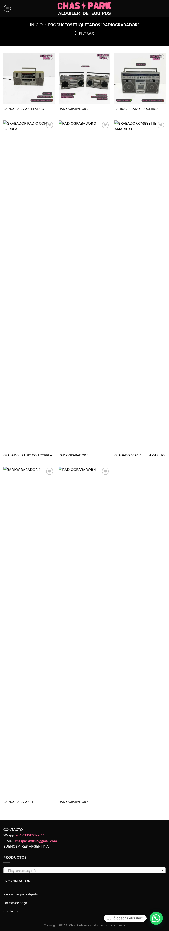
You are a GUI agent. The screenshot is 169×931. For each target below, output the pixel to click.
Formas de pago (15, 902)
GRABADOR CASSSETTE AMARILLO (139, 455)
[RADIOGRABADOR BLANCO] (29, 78)
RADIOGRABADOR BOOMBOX (136, 109)
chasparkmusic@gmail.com (36, 841)
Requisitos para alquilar (21, 894)
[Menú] (7, 8)
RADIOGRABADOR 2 (73, 109)
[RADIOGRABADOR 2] (84, 78)
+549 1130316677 (30, 835)
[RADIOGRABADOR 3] (84, 285)
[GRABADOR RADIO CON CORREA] (29, 285)
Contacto (10, 911)
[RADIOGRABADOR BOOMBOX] (140, 78)
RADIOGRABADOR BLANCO (23, 109)
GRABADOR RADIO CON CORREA (27, 455)
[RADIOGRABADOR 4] (29, 631)
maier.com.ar (116, 925)
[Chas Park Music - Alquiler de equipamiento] (85, 8)
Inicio (36, 24)
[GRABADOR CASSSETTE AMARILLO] (140, 285)
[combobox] (84, 870)
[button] (156, 918)
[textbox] (83, 870)
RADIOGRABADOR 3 (73, 455)
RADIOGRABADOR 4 (18, 801)
